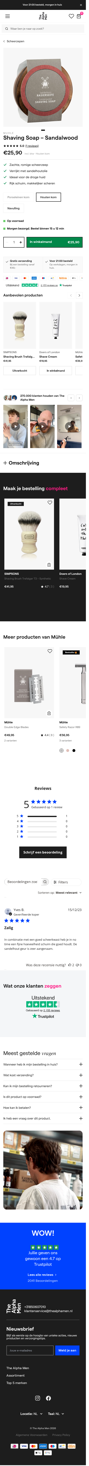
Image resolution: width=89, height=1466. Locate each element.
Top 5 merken (16, 1383)
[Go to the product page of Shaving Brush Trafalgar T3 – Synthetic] (19, 325)
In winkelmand (56, 370)
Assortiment (15, 1375)
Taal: (52, 1414)
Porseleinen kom (18, 197)
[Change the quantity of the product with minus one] (7, 242)
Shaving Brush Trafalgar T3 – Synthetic (19, 357)
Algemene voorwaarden (31, 1434)
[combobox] (41, 28)
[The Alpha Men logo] (43, 16)
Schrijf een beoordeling (43, 852)
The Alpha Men (17, 1368)
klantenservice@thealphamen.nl (48, 1311)
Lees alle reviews (40, 1274)
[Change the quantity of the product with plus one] (20, 242)
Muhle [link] (8, 133)
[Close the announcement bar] (81, 4)
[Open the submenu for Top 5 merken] (77, 1383)
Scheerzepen (15, 41)
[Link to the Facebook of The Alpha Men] (48, 1398)
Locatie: (27, 1414)
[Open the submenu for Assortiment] (77, 1375)
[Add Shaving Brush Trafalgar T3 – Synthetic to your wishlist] (49, 502)
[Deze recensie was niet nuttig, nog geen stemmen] (77, 965)
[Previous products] (71, 295)
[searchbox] (23, 881)
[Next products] (79, 295)
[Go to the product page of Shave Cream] (55, 325)
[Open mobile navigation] (7, 16)
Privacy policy (61, 1434)
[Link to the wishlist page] (71, 16)
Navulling (13, 208)
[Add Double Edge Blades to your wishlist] (49, 651)
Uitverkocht (19, 370)
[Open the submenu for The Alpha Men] (77, 1368)
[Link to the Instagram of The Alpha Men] (37, 1398)
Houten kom (48, 197)
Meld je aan (67, 1350)
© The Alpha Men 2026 (43, 1428)
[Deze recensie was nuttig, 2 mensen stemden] (69, 965)
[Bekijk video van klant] (15, 426)
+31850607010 (35, 1307)
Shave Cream (48, 356)
